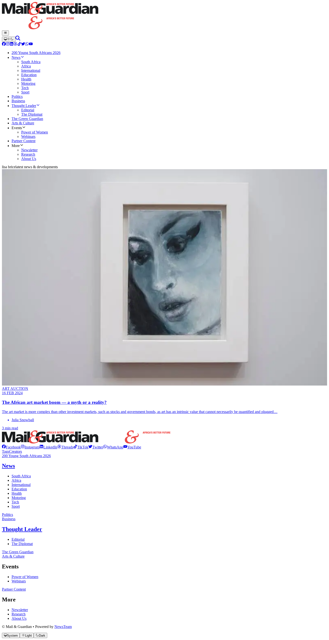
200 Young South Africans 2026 (26, 456)
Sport (16, 506)
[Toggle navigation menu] (5, 33)
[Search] (17, 39)
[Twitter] (23, 44)
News (8, 466)
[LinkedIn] (11, 44)
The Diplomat (22, 544)
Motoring (19, 498)
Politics (7, 515)
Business (8, 519)
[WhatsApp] (27, 44)
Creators (15, 451)
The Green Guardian (17, 552)
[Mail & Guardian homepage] (164, 16)
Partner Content (14, 589)
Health (17, 493)
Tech (15, 502)
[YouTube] (31, 44)
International (21, 485)
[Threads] (15, 44)
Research (19, 614)
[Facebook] (4, 44)
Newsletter (20, 610)
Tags (5, 451)
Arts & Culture (13, 556)
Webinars (19, 581)
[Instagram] (8, 44)
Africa (16, 480)
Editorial (18, 539)
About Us (19, 618)
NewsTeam (63, 627)
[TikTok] (19, 44)
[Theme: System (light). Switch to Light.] (8, 39)
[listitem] (11, 447)
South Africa (21, 476)
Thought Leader (22, 529)
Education (19, 489)
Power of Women (25, 577)
